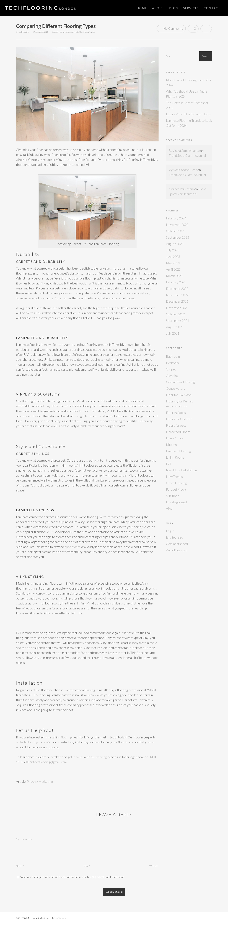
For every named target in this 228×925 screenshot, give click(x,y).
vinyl (48, 406)
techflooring (24, 32)
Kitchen (171, 445)
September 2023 (177, 237)
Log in (170, 531)
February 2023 (176, 282)
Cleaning (172, 376)
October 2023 (175, 231)
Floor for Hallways (178, 395)
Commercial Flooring (180, 382)
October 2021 (175, 314)
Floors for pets (176, 425)
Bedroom (172, 363)
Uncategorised (176, 502)
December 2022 (177, 289)
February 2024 (176, 218)
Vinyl (93, 32)
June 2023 (173, 257)
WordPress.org (176, 550)
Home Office (174, 438)
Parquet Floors (176, 489)
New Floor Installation (181, 470)
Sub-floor (172, 496)
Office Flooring (176, 483)
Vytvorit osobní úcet (183, 170)
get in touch (76, 757)
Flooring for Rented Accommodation (179, 403)
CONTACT (212, 8)
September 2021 (177, 320)
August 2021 (174, 327)
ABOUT (158, 8)
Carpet (55, 32)
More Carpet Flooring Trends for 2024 (188, 82)
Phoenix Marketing (40, 781)
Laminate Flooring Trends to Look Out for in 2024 (189, 123)
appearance (72, 547)
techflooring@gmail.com (50, 762)
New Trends (174, 476)
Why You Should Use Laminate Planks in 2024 (186, 93)
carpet (123, 475)
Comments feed (177, 544)
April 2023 (173, 269)
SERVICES (191, 8)
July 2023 (172, 250)
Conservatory (175, 388)
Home (142, 8)
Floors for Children (179, 419)
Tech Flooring (28, 742)
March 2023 (174, 276)
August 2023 (174, 244)
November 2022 (177, 295)
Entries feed (174, 537)
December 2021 (177, 301)
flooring (66, 737)
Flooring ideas (64, 32)
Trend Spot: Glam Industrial (187, 155)
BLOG (173, 8)
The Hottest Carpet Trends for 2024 (187, 105)
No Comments (173, 28)
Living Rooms (175, 457)
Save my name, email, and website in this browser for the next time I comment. (72, 877)
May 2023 (173, 263)
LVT (88, 32)
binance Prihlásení (181, 189)
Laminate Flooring (78, 32)
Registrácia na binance (184, 150)
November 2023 (177, 225)
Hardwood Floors (178, 432)
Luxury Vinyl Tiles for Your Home (188, 114)
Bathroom (173, 356)
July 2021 (172, 333)
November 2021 (177, 308)
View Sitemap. (59, 918)
